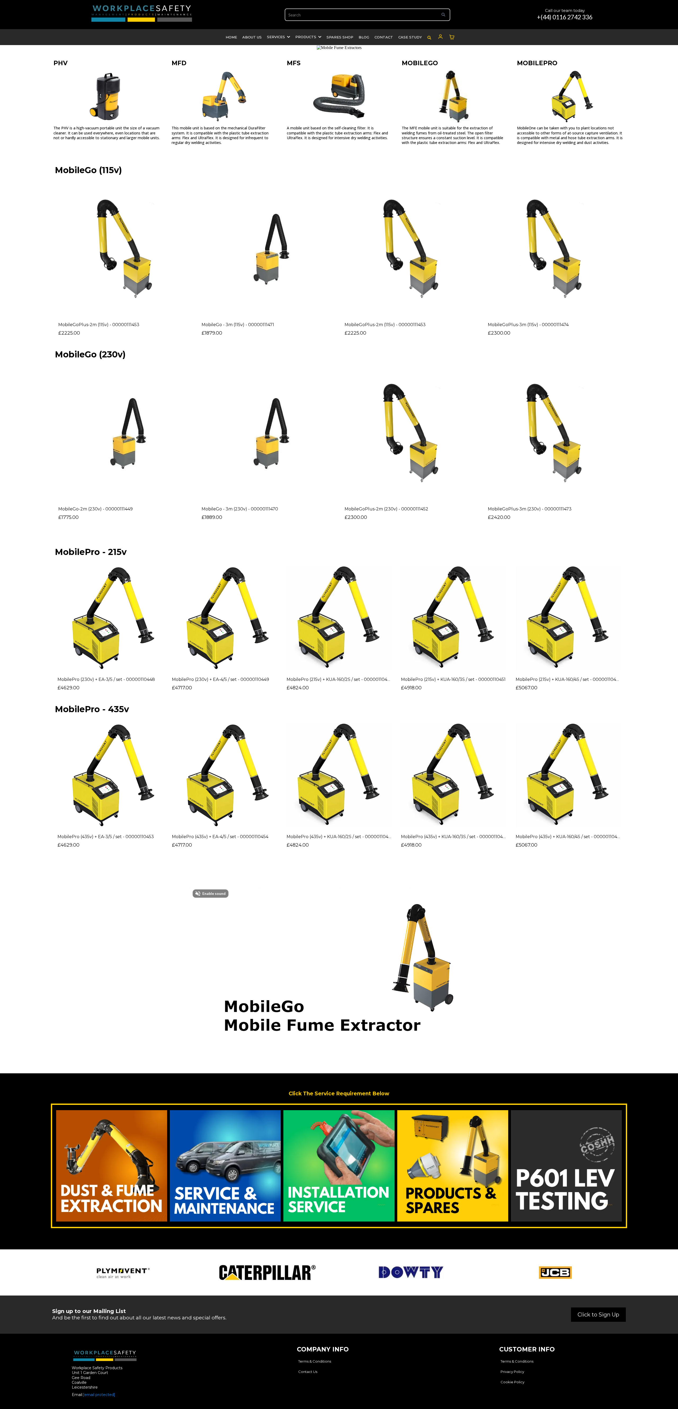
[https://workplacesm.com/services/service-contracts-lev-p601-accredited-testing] (566, 1165)
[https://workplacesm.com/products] (452, 1165)
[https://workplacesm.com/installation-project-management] (338, 1165)
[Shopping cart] (451, 37)
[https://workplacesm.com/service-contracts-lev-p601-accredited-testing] (225, 1165)
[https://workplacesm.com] (141, 13)
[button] (288, 37)
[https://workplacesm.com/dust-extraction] (111, 1165)
